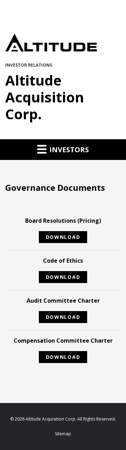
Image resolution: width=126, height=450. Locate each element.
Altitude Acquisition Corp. (44, 96)
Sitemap (63, 434)
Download (65, 238)
